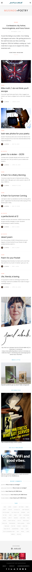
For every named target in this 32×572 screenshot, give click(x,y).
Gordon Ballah (4, 498)
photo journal (21, 523)
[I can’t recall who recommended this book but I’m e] (22, 556)
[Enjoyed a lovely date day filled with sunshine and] (9, 556)
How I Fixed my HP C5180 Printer (14, 491)
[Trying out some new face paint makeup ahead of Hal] (3, 556)
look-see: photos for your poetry (15, 133)
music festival (11, 520)
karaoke (16, 517)
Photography (12, 523)
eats (28, 512)
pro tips (13, 526)
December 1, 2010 (16, 31)
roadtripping (15, 528)
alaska (15, 507)
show (22, 528)
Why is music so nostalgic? (13, 484)
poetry (28, 523)
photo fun (4, 523)
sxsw (27, 528)
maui (28, 517)
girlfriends (26, 515)
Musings (10, 10)
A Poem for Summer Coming (14, 195)
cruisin (10, 509)
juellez (17, 548)
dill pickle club (15, 512)
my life (19, 520)
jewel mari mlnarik (16, 2)
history (4, 517)
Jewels (7, 101)
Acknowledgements (23, 566)
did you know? (6, 512)
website (13, 534)
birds (27, 507)
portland (7, 526)
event (10, 515)
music (4, 520)
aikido (9, 507)
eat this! (5, 515)
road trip (25, 526)
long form (22, 517)
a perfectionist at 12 (9, 216)
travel (22, 531)
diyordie (23, 512)
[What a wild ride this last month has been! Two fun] (16, 556)
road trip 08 (7, 528)
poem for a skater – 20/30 (12, 154)
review (19, 526)
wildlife (19, 534)
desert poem (7, 237)
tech (18, 531)
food (20, 515)
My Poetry (4, 151)
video (27, 531)
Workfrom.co (15, 476)
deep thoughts (25, 509)
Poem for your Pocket (10, 258)
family (15, 515)
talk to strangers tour (9, 531)
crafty (4, 509)
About (4, 566)
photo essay (26, 520)
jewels (2, 484)
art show (21, 507)
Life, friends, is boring (10, 276)
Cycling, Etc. (17, 509)
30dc (5, 507)
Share (16, 22)
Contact (12, 566)
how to (10, 517)
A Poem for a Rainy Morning (13, 175)
